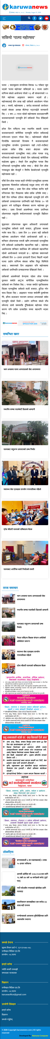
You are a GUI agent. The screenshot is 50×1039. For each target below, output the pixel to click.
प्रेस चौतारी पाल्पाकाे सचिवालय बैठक (18, 529)
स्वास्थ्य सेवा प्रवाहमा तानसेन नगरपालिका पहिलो (22, 489)
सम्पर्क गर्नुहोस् (7, 1019)
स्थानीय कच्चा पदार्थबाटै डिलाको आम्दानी (19, 409)
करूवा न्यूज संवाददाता (14, 45)
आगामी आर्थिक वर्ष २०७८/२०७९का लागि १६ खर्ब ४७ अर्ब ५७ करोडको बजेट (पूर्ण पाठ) (32, 877)
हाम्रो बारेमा (6, 1010)
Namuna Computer (40, 1036)
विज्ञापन (5, 1014)
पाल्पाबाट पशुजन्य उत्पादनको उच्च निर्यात (19, 449)
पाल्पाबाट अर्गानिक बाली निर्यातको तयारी (19, 569)
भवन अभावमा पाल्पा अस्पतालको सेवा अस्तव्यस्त (22, 369)
